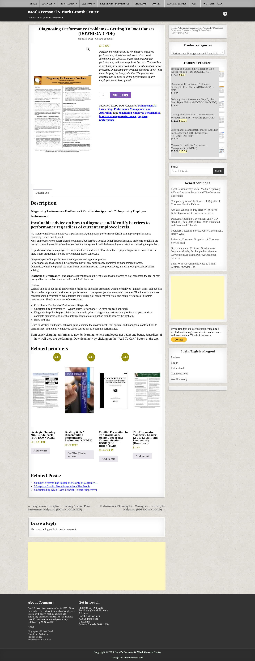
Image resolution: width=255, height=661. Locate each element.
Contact (157, 3)
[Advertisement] (96, 566)
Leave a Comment (106, 39)
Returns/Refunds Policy (39, 639)
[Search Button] (225, 14)
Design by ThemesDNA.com (127, 657)
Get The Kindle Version (76, 455)
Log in (174, 362)
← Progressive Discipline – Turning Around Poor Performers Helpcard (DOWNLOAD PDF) (59, 507)
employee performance (146, 112)
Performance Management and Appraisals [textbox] (196, 53)
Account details (176, 3)
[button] (88, 49)
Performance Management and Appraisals (194, 28)
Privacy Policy (35, 637)
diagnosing (125, 112)
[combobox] (197, 52)
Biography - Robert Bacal (40, 631)
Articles (47, 3)
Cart (195, 3)
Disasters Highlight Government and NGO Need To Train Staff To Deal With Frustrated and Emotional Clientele (195, 222)
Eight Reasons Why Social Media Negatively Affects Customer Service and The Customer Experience (195, 192)
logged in (50, 529)
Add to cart (120, 95)
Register (175, 357)
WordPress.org (179, 379)
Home (33, 3)
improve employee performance (117, 116)
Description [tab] (42, 192)
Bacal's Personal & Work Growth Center (63, 12)
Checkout (140, 3)
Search (174, 166)
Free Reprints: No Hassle (114, 3)
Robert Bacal (86, 39)
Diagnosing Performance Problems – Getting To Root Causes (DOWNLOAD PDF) (97, 31)
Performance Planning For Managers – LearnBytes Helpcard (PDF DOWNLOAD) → (132, 507)
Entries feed (177, 368)
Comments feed (179, 373)
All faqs (87, 3)
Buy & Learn (67, 3)
